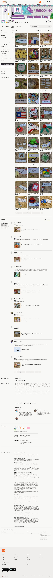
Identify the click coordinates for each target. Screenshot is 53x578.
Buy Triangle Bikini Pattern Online (45, 535)
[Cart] (50, 2)
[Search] (40, 2)
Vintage (33, 4)
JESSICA (15, 252)
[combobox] (22, 2)
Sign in (44, 1)
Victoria (15, 236)
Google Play (12, 569)
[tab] (7, 31)
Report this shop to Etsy (5, 77)
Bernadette (16, 356)
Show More (26, 543)
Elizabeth (15, 266)
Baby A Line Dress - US (43, 536)
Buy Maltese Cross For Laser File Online (45, 534)
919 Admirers (3, 73)
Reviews (7, 26)
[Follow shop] (49, 21)
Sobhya (15, 312)
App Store (5, 569)
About (12, 26)
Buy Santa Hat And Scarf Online (19, 533)
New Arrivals (13, 4)
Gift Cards (44, 4)
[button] (46, 21)
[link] (15, 372)
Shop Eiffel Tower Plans (43, 539)
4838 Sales (3, 71)
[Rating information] (6, 22)
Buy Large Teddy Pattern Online (45, 540)
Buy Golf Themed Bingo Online (6, 533)
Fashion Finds (27, 4)
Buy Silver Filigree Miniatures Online (33, 533)
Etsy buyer (15, 298)
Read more (33, 396)
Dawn (15, 222)
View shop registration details (19, 526)
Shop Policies (18, 26)
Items (2, 26)
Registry (38, 4)
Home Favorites (20, 4)
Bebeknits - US (42, 538)
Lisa (14, 281)
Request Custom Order (8, 64)
